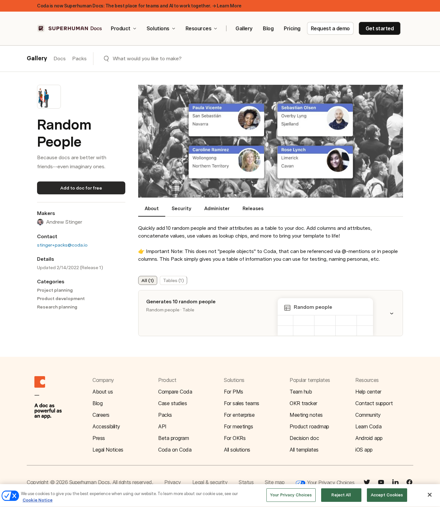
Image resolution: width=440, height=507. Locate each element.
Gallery (244, 28)
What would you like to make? (147, 58)
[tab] (151, 211)
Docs (59, 58)
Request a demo (330, 28)
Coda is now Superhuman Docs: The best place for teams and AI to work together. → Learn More (139, 5)
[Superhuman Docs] (70, 28)
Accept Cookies (387, 494)
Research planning (57, 306)
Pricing (292, 28)
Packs (79, 58)
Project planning (55, 290)
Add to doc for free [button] (81, 187)
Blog (268, 28)
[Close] (430, 495)
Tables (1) (173, 280)
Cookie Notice (38, 500)
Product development (61, 298)
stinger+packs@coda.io (62, 245)
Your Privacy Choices (329, 482)
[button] (395, 313)
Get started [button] (380, 28)
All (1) (147, 280)
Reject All (340, 494)
